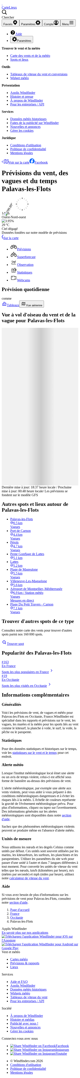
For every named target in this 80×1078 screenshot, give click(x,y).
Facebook (41, 162)
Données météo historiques (28, 119)
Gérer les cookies (21, 130)
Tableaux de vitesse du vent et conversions (38, 74)
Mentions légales (21, 153)
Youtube (61, 1053)
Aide (18, 34)
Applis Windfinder (22, 92)
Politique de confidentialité (28, 149)
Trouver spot (15, 644)
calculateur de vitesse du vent (29, 878)
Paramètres (24, 40)
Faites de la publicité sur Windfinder (34, 123)
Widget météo (19, 78)
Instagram (62, 1050)
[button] (40, 14)
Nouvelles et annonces (25, 127)
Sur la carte (11, 238)
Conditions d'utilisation (25, 145)
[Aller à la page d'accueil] (2, 3)
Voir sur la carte (18, 162)
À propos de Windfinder (26, 100)
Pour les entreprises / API (27, 104)
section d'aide (18, 902)
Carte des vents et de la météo (30, 55)
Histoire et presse (21, 96)
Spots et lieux (19, 59)
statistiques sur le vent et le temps (34, 752)
